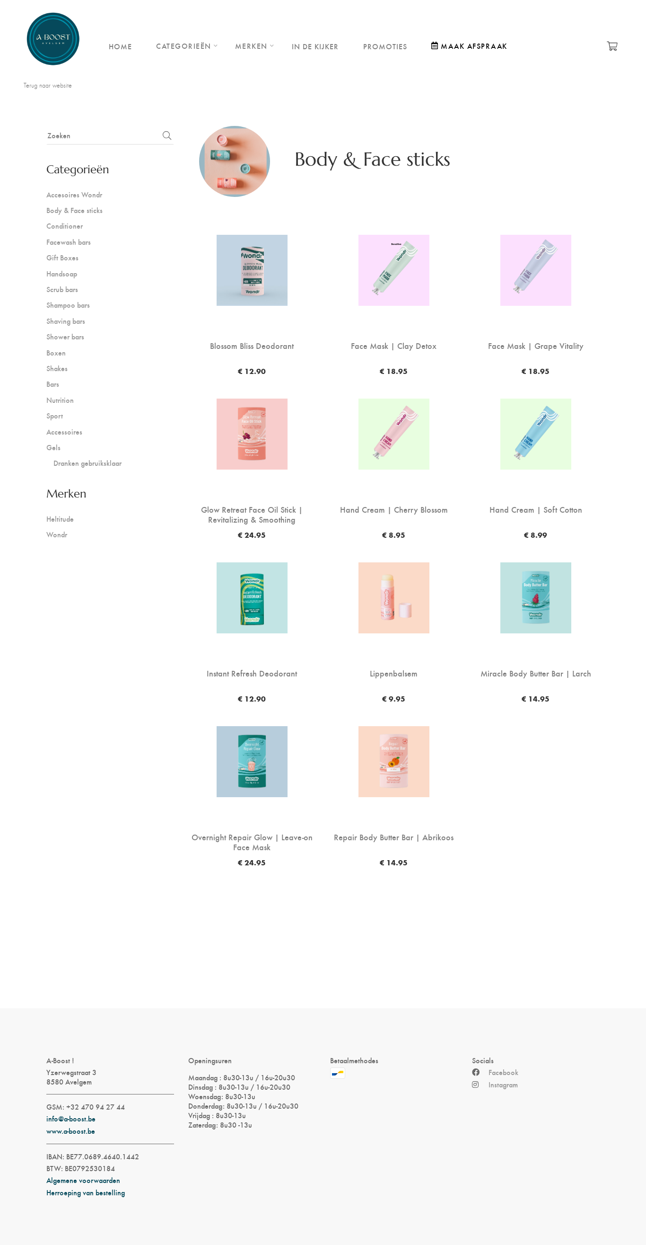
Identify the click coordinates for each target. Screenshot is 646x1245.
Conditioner (64, 226)
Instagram (503, 1084)
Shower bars (65, 336)
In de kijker (315, 46)
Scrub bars (62, 289)
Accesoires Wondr (74, 194)
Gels (53, 447)
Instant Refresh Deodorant (252, 673)
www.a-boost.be (70, 1131)
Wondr (56, 534)
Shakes (57, 368)
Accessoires (64, 431)
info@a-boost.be (71, 1118)
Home (120, 46)
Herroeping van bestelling (85, 1192)
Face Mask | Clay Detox (393, 345)
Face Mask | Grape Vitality (536, 345)
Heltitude (60, 519)
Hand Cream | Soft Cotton (535, 509)
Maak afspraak (474, 46)
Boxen (56, 352)
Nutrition (60, 400)
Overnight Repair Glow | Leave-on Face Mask (252, 842)
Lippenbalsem (394, 673)
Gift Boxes (62, 257)
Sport (54, 415)
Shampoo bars (68, 305)
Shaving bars (65, 321)
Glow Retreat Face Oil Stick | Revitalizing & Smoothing (252, 514)
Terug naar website (48, 85)
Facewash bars (68, 242)
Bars (52, 384)
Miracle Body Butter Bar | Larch (535, 673)
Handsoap (61, 273)
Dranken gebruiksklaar (87, 463)
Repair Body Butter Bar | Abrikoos (394, 837)
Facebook (503, 1072)
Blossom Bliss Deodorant (252, 345)
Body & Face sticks (74, 210)
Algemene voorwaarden (83, 1180)
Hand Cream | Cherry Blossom (394, 509)
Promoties (385, 46)
